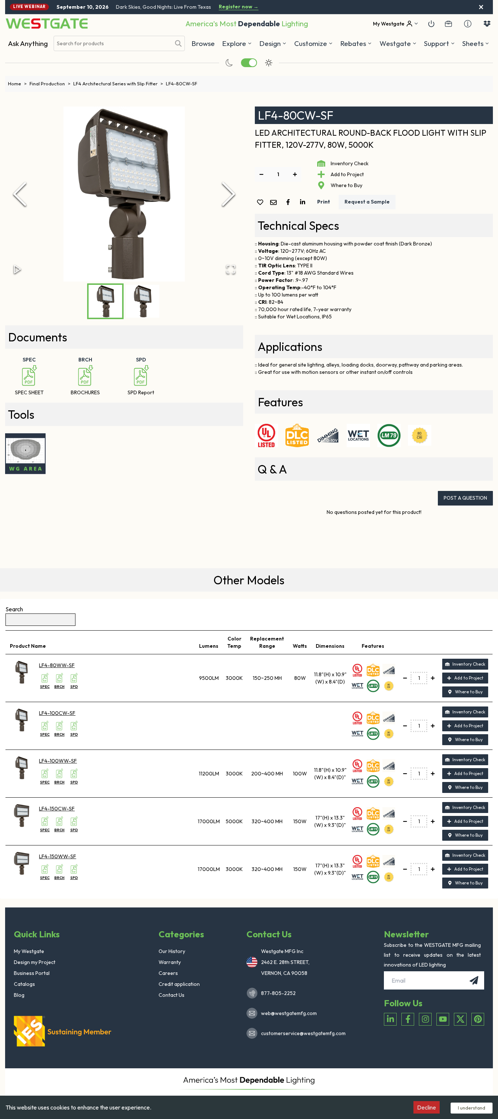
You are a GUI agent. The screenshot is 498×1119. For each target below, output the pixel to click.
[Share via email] (275, 203)
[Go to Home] (46, 23)
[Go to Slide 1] (105, 301)
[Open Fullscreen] (230, 269)
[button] (356, 43)
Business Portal (32, 973)
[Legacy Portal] (448, 24)
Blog (19, 995)
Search (14, 609)
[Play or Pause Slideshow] (17, 269)
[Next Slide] (228, 194)
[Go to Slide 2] (142, 301)
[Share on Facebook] (289, 202)
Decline (426, 1107)
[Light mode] (269, 63)
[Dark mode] (229, 63)
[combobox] (112, 44)
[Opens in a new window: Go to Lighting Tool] (25, 453)
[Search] (178, 43)
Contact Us (171, 995)
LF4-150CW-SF (57, 808)
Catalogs (24, 984)
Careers (168, 973)
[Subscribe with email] (474, 980)
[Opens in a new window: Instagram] (425, 1019)
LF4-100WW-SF (58, 761)
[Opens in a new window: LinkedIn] (390, 1019)
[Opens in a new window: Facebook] (407, 1019)
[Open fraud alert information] (468, 24)
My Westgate (29, 951)
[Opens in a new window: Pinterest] (477, 1019)
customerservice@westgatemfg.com (301, 1033)
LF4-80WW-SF (57, 665)
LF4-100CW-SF (57, 713)
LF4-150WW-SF (57, 856)
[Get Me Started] (431, 23)
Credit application (179, 984)
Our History (172, 951)
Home (17, 83)
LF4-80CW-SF (181, 83)
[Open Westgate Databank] (487, 24)
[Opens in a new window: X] (460, 1019)
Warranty (170, 962)
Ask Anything (28, 43)
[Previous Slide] (19, 194)
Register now (238, 7)
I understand (471, 1108)
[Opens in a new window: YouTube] (442, 1019)
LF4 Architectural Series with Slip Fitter (118, 83)
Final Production (50, 83)
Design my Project (34, 962)
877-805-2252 (278, 993)
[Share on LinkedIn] (304, 202)
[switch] (249, 62)
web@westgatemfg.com (289, 1013)
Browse (203, 43)
